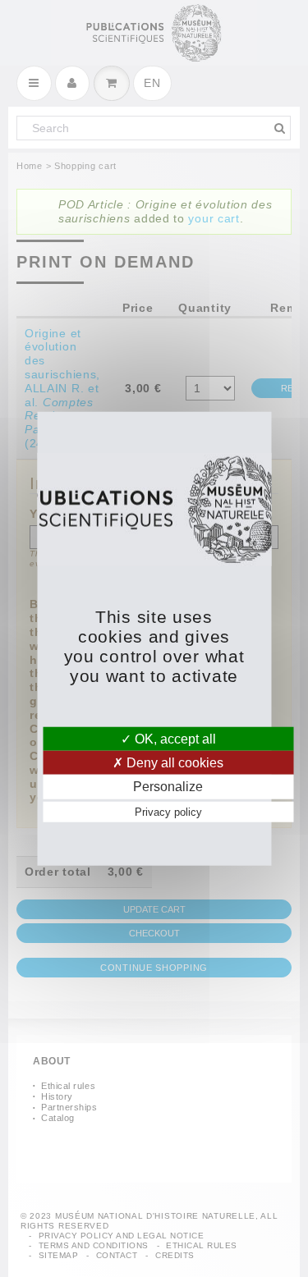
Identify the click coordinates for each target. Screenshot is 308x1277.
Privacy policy (168, 811)
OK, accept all (173, 739)
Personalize (168, 787)
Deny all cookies (173, 763)
